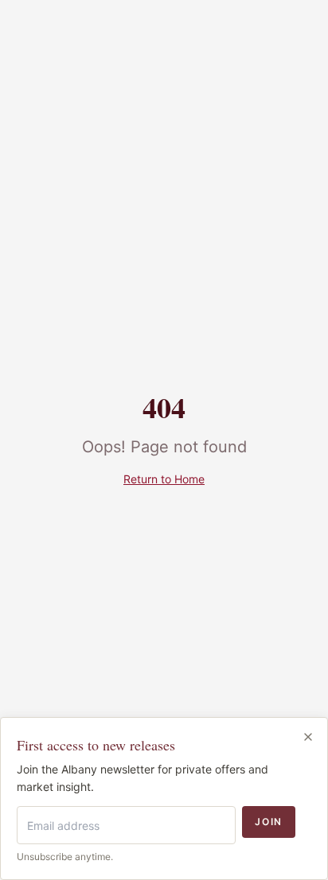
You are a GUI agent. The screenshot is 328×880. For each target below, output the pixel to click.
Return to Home (164, 479)
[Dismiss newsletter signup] (308, 737)
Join (269, 822)
